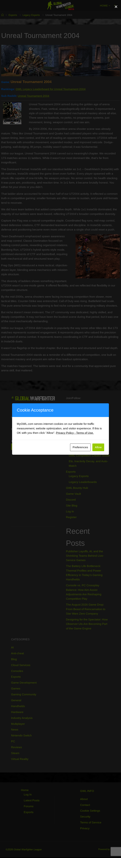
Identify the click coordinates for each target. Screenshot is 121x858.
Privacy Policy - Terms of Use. (75, 432)
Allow (98, 447)
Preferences (80, 447)
